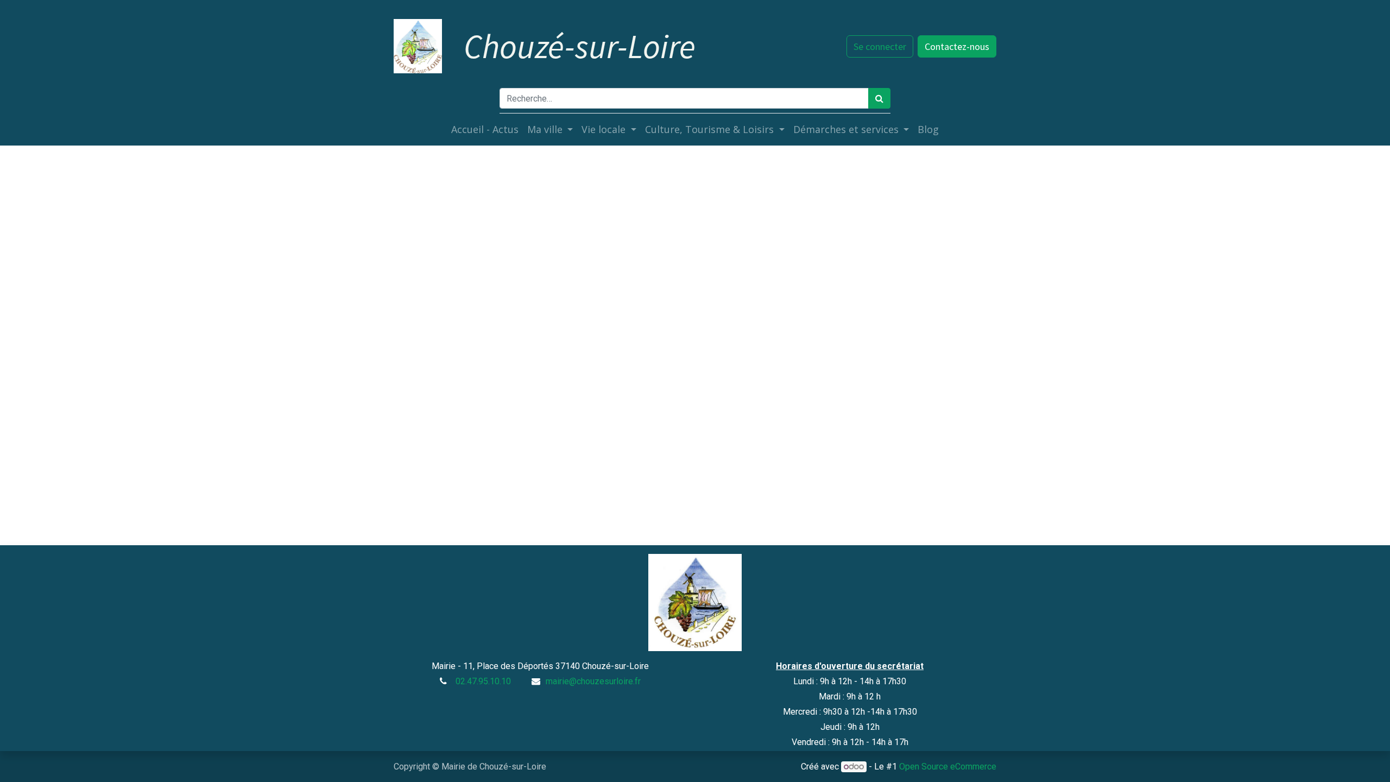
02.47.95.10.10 (483, 681)
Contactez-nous (957, 46)
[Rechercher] (879, 98)
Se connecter (880, 46)
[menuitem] (485, 129)
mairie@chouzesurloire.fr (593, 681)
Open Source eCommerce (947, 766)
